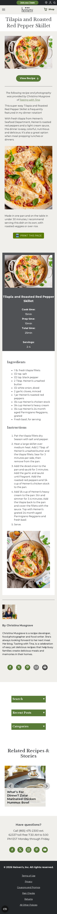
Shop (51, 9)
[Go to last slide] (10, 786)
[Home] (25, 10)
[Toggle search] (55, 3)
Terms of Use (28, 875)
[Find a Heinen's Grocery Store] (46, 3)
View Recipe (27, 78)
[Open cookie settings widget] (4, 909)
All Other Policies (28, 905)
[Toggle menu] (3, 9)
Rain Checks (28, 893)
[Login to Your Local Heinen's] (50, 3)
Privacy (28, 881)
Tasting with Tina (30, 99)
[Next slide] (46, 786)
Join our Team (27, 3)
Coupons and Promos (28, 887)
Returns (28, 899)
